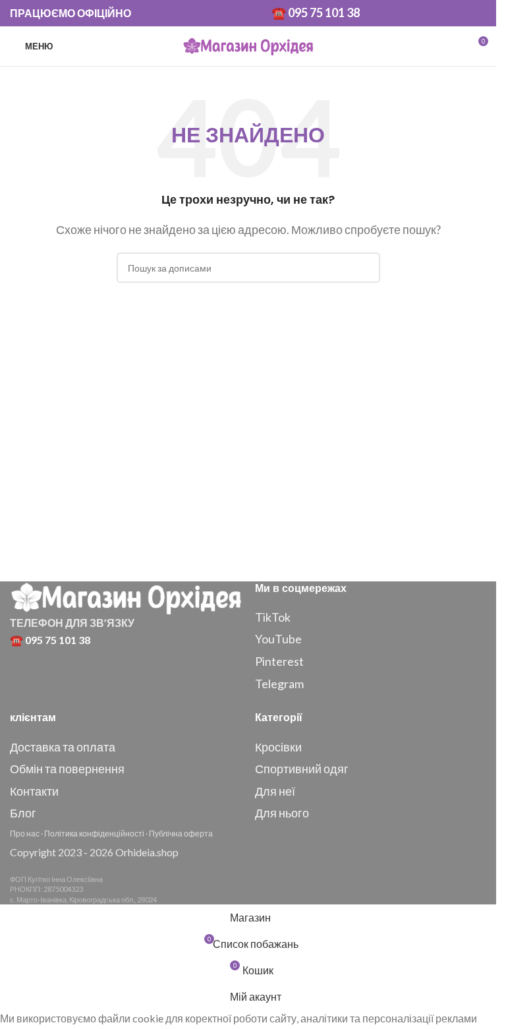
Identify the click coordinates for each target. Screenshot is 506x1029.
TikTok (273, 617)
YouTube (278, 639)
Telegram (279, 683)
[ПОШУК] (365, 267)
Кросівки (278, 747)
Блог (23, 813)
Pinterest (279, 661)
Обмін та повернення (67, 768)
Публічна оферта (181, 833)
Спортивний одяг (302, 768)
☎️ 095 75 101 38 (315, 12)
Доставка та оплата (62, 747)
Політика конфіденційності (94, 833)
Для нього (282, 813)
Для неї (275, 791)
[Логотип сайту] (248, 44)
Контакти (34, 791)
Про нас (25, 833)
